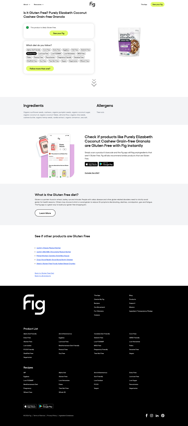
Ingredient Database (66, 415)
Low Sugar (133, 380)
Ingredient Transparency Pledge (141, 311)
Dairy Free (56, 50)
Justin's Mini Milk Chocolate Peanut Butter (54, 252)
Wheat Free (84, 61)
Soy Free (43, 61)
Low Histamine (69, 53)
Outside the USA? (92, 173)
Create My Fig (99, 299)
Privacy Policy (52, 415)
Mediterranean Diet (31, 384)
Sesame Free (79, 57)
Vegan (64, 61)
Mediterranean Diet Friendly (69, 345)
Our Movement (99, 307)
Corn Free (46, 50)
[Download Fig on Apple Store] (30, 406)
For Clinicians (99, 311)
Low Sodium (98, 380)
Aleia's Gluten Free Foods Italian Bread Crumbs (56, 263)
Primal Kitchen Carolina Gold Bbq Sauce (53, 256)
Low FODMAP (56, 53)
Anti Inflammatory (65, 333)
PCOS (96, 384)
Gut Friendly (98, 376)
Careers (97, 315)
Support (132, 303)
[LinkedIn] (157, 415)
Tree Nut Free (54, 61)
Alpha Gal (62, 372)
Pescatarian (50, 57)
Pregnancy (27, 388)
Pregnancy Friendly (64, 57)
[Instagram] (151, 415)
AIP (25, 372)
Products (132, 299)
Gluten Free (31, 53)
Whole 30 (62, 392)
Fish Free (75, 50)
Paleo (29, 57)
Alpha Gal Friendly (33, 50)
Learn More (45, 213)
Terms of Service (39, 415)
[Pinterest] (162, 415)
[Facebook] (146, 415)
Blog (131, 295)
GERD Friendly (134, 337)
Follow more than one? (40, 68)
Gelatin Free (85, 50)
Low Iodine (27, 345)
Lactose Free (43, 53)
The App (144, 4)
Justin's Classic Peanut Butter (49, 248)
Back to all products (43, 276)
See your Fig (158, 4)
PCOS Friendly (29, 349)
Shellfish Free (32, 61)
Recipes (97, 303)
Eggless (66, 50)
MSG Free (81, 53)
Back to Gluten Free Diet (44, 273)
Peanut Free (38, 57)
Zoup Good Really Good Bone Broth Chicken (55, 260)
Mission (132, 307)
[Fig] (92, 4)
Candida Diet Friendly (102, 333)
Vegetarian (73, 61)
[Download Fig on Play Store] (45, 406)
